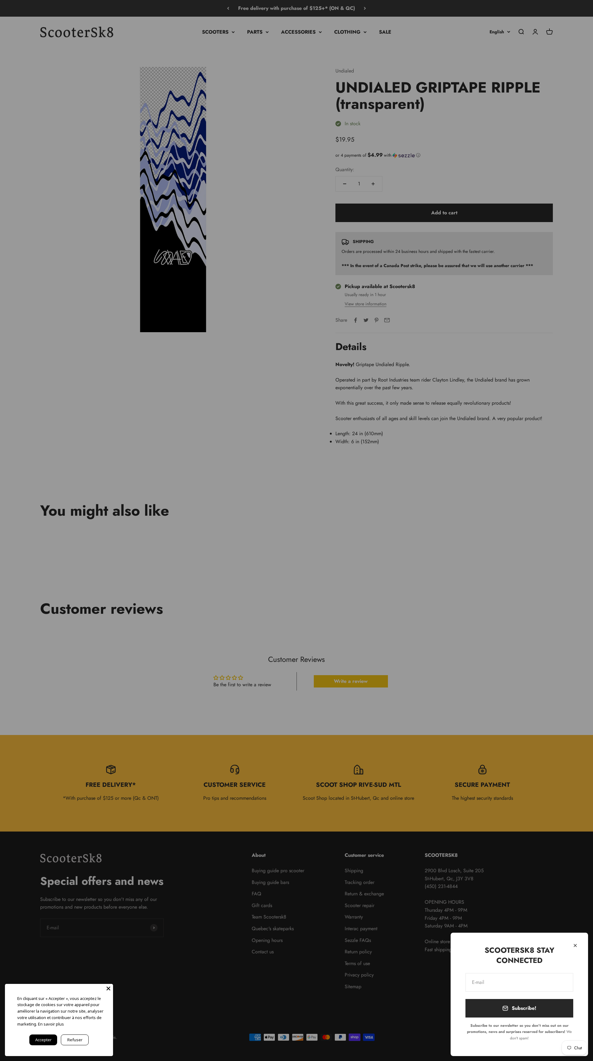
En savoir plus (51, 1024)
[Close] (575, 945)
